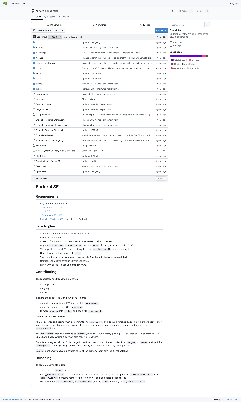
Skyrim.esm (41, 166)
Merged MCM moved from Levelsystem (100, 83)
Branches (101, 25)
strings (39, 83)
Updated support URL (74, 37)
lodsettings (41, 52)
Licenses (228, 399)
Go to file (59, 30)
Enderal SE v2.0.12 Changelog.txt (51, 140)
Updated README (90, 130)
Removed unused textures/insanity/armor (100, 89)
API (236, 399)
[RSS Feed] (172, 11)
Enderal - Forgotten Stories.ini (49, 130)
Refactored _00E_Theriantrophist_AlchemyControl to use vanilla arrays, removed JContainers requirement (130, 68)
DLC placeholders (90, 145)
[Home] (5, 3)
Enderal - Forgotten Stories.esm (50, 120)
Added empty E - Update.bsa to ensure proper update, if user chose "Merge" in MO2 (120, 114)
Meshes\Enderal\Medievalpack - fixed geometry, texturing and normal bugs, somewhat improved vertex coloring (133, 58)
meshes (39, 58)
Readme (177, 42)
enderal (40, 11)
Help (25, 3)
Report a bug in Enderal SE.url (49, 161)
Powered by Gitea (11, 399)
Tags (146, 25)
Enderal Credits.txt (44, 135)
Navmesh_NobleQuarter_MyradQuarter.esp (55, 151)
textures (39, 89)
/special (46, 63)
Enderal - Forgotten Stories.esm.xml (52, 125)
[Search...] (207, 24)
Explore (15, 3)
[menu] (218, 399)
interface (40, 47)
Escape (160, 179)
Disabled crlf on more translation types (99, 94)
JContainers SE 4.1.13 (51, 215)
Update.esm (41, 171)
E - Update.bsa (43, 114)
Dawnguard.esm (43, 104)
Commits (56, 25)
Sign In (235, 3)
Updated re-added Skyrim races (97, 104)
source (39, 78)
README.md (41, 156)
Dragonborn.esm (43, 109)
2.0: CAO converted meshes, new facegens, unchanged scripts (111, 52)
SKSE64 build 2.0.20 (51, 207)
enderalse (52, 11)
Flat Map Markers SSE (51, 219)
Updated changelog (91, 42)
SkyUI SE (45, 211)
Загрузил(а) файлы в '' (92, 151)
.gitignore (40, 99)
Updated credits (89, 161)
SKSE (38, 73)
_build (38, 42)
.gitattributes (42, 94)
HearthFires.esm (43, 145)
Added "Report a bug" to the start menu (100, 47)
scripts (39, 68)
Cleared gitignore (90, 99)
